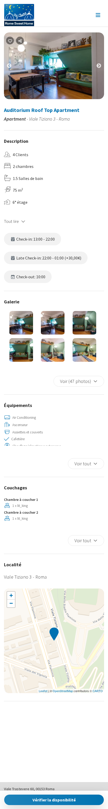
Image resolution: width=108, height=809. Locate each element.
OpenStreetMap (63, 691)
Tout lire (11, 221)
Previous (13, 67)
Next (102, 67)
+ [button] (11, 595)
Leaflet (43, 691)
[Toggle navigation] (98, 15)
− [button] (11, 603)
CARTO (98, 691)
